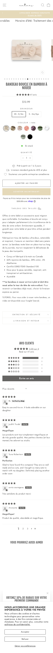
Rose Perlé (20, 128)
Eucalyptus (23, 137)
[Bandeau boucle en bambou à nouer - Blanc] (10, 589)
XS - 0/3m (18, 114)
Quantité (26, 152)
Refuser (25, 639)
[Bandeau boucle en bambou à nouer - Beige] (8, 587)
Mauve (33, 128)
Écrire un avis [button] (26, 378)
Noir (30, 137)
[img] (9, 396)
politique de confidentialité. (17, 624)
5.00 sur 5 (34, 348)
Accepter (25, 631)
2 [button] (23, 528)
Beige (13, 128)
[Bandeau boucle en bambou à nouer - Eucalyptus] (13, 589)
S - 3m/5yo (34, 114)
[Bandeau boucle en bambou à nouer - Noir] (16, 589)
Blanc (47, 128)
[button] (23, 94)
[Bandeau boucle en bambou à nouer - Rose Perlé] (11, 587)
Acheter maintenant (26, 191)
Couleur (26, 122)
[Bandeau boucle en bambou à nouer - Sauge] (7, 589)
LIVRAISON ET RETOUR (26, 321)
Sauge (40, 128)
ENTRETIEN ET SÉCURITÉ (26, 314)
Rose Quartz (26, 128)
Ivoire (6, 128)
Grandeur (26, 108)
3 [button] (27, 528)
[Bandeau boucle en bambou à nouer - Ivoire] (5, 587)
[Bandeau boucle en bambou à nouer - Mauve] (18, 587)
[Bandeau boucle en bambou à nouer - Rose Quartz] (15, 587)
